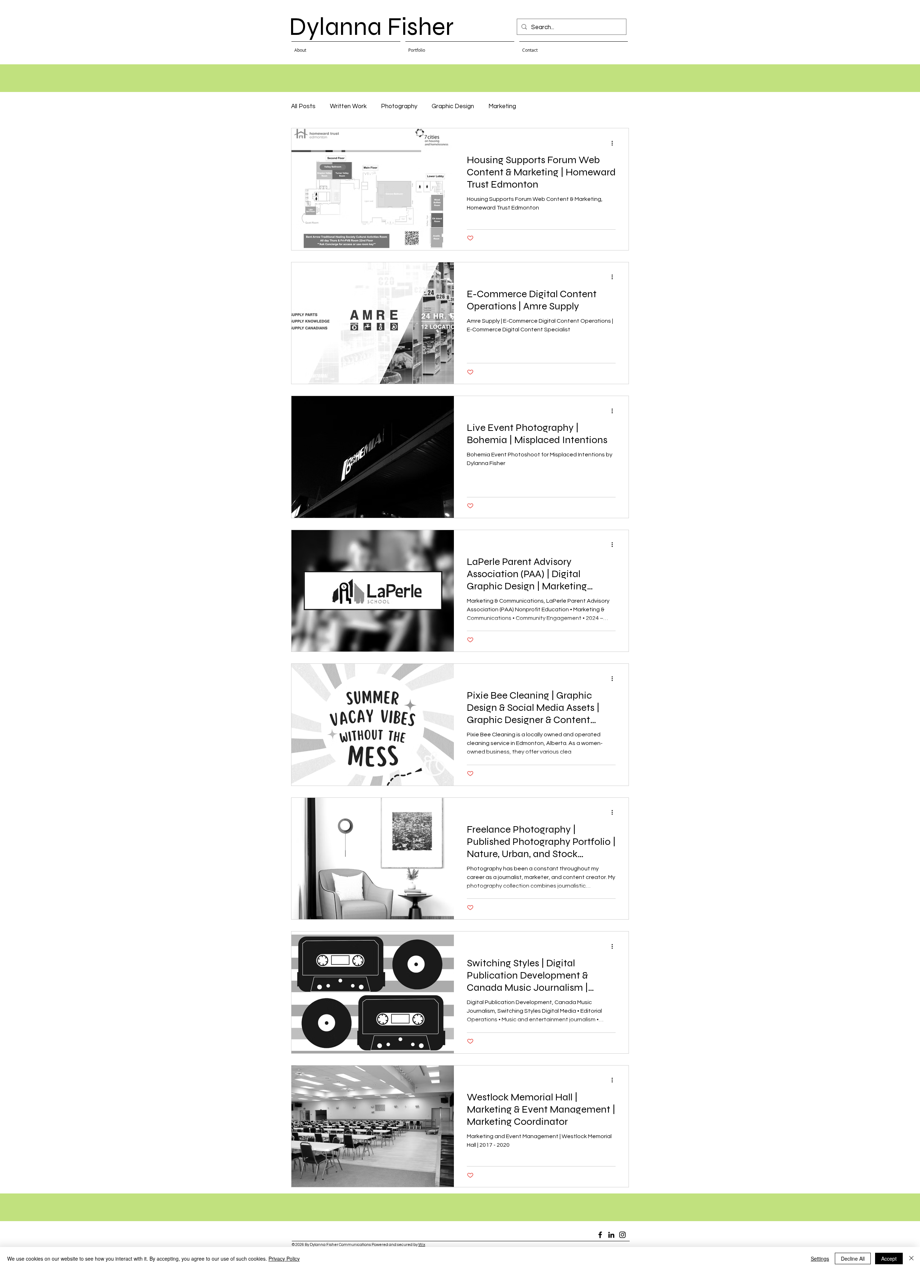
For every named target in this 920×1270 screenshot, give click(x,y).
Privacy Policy (284, 1258)
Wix (421, 1245)
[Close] (911, 1258)
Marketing (502, 106)
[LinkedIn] (611, 1234)
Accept (889, 1258)
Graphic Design (453, 106)
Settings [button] (820, 1258)
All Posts (303, 106)
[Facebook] (600, 1234)
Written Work (348, 106)
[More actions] (614, 143)
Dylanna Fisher (371, 26)
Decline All (853, 1258)
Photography (399, 106)
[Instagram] (622, 1234)
